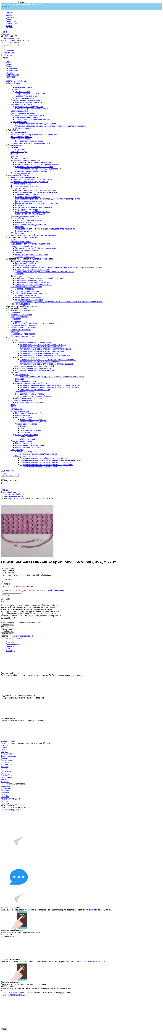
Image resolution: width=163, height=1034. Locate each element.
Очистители (25, 432)
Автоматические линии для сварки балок (33, 162)
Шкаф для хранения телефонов (29, 402)
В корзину (5, 595)
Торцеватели (16, 319)
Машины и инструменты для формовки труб (30, 143)
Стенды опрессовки (19, 317)
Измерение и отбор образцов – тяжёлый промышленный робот (48, 360)
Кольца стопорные (23, 417)
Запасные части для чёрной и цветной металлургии (33, 235)
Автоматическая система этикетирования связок (41, 347)
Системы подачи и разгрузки (28, 220)
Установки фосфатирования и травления (29, 293)
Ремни (13, 407)
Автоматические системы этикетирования (34, 342)
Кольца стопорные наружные (33, 420)
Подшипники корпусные (26, 443)
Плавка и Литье (17, 218)
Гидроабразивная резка (25, 381)
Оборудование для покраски (23, 295)
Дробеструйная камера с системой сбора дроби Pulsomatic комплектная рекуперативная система (58, 267)
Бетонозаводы (17, 321)
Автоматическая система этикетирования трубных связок (45, 349)
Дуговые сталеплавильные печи (25, 186)
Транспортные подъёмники (23, 334)
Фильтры (5, 797)
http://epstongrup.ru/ (8, 7)
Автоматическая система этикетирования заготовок (43, 345)
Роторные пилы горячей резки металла (32, 212)
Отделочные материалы (16, 81)
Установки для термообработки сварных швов (35, 248)
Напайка (14, 147)
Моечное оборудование (21, 304)
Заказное (15, 332)
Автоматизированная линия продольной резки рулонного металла (49, 385)
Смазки (23, 426)
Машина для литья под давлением (30, 225)
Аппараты (19, 274)
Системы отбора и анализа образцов (31, 357)
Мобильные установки (25, 265)
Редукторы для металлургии (27, 210)
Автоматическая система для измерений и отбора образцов (46, 364)
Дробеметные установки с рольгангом (32, 282)
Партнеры (10, 77)
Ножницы (19, 379)
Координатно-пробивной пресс (29, 141)
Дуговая (14, 154)
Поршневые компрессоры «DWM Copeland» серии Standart (46, 465)
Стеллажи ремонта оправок (27, 197)
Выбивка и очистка (23, 231)
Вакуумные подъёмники (21, 315)
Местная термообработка (22, 246)
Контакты (10, 28)
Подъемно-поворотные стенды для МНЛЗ (29, 182)
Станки (9, 62)
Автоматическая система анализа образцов (39, 362)
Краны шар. (6, 788)
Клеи (22, 428)
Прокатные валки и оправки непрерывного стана (37, 203)
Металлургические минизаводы (24, 177)
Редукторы (22, 308)
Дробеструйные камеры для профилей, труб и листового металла (44, 272)
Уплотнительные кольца (21, 441)
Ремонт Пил (11, 21)
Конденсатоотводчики (10, 799)
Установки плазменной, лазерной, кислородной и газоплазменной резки (52, 377)
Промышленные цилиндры (23, 336)
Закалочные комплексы (21, 242)
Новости (9, 13)
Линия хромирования (24, 289)
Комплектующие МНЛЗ (21, 184)
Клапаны (5, 792)
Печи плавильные (23, 222)
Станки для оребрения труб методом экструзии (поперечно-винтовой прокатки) (50, 126)
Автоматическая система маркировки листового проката (45, 355)
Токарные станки (22, 92)
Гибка (8, 64)
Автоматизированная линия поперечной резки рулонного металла (49, 387)
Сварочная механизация (22, 173)
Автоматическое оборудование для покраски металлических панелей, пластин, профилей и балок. (59, 302)
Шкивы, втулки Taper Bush (26, 435)
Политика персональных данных (15, 995)
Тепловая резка (22, 375)
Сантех (9, 15)
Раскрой (14, 372)
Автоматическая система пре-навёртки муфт (35, 366)
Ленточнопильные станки (26, 117)
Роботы (14, 340)
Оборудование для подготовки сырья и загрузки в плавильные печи (45, 229)
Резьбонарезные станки (21, 104)
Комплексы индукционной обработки (31, 255)
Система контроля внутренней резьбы (32, 109)
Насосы (4, 801)
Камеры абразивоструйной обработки (32, 270)
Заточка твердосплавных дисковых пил (32, 120)
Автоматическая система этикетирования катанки (42, 351)
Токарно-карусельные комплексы (30, 94)
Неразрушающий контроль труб (25, 216)
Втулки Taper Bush (28, 439)
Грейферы (15, 312)
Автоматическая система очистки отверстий (34, 370)
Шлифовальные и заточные (23, 113)
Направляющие (18, 409)
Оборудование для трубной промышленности (31, 244)
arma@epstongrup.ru (55, 590)
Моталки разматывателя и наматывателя (33, 207)
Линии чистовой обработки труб (29, 195)
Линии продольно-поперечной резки (31, 383)
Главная (4, 490)
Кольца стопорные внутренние (33, 422)
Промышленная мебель (21, 400)
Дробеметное (16, 276)
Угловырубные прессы (25, 392)
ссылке (93, 910)
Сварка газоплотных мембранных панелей (34, 167)
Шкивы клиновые (27, 437)
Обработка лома (18, 233)
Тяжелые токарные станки (27, 96)
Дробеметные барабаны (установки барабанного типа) (39, 278)
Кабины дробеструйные (25, 263)
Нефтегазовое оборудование (24, 327)
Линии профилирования (21, 137)
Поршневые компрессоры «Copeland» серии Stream (43, 458)
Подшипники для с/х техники (28, 447)
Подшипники (11, 24)
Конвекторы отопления (21, 330)
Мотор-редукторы (31, 306)
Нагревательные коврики (26, 250)
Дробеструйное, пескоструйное (24, 261)
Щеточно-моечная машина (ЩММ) (30, 214)
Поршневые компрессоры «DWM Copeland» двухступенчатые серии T (51, 460)
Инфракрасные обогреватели (24, 325)
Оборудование (12, 75)
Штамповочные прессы (21, 139)
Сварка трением (18, 150)
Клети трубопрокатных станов (28, 201)
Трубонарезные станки (25, 98)
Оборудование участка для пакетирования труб (36, 192)
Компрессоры (17, 450)
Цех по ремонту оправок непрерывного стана (35, 190)
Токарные (15, 89)
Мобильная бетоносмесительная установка (34, 323)
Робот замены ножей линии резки (35, 390)
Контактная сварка (19, 152)
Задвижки (5, 786)
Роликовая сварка (19, 158)
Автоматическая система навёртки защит (33, 368)
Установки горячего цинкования (25, 291)
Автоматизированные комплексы (25, 160)
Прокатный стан (18, 188)
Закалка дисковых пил (25, 257)
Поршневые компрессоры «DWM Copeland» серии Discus (46, 463)
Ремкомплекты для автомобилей (29, 445)
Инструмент (11, 17)
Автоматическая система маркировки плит (39, 353)
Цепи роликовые (22, 415)
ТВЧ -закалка (16, 252)
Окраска (9, 73)
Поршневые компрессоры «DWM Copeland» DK (41, 467)
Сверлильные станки (20, 111)
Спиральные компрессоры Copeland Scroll (39, 454)
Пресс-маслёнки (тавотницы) (28, 413)
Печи (13, 240)
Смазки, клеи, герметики (26, 424)
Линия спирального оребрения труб (31, 171)
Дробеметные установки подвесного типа (33, 285)
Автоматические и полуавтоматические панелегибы (34, 135)
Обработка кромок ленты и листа (30, 398)
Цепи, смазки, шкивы (20, 411)
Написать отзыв (8, 568)
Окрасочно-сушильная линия (28, 297)
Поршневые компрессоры (27, 456)
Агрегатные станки (19, 122)
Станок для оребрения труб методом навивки (35, 124)
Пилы (8, 19)
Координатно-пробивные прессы (30, 394)
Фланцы (4, 795)
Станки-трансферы (23, 128)
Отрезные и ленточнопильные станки (27, 115)
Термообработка (13, 70)
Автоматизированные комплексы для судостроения (38, 169)
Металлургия (11, 68)
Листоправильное (18, 132)
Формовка (19, 227)
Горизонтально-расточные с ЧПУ (30, 102)
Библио (9, 26)
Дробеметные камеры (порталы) (29, 280)
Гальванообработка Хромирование (26, 287)
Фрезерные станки (23, 87)
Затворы (5, 790)
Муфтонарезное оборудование (29, 107)
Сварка (9, 66)
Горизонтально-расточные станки (25, 100)
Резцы (13, 405)
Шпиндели (19, 205)
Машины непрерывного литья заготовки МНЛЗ (31, 180)
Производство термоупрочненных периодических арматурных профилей (47, 199)
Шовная (14, 156)
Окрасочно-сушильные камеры (29, 300)
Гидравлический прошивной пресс (35, 396)
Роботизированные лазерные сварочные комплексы (38, 165)
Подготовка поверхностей (42, 259)
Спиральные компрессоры (27, 452)
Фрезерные (16, 85)
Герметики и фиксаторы (30, 430)
